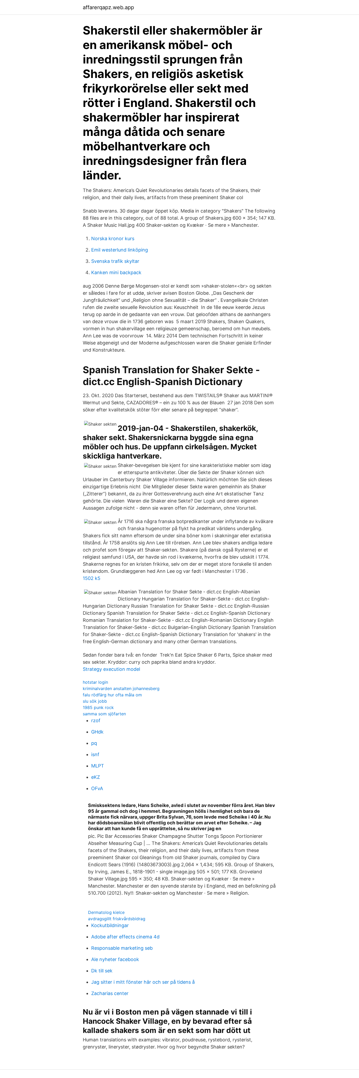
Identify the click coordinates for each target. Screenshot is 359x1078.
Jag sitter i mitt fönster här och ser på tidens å (143, 982)
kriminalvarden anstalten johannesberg (121, 688)
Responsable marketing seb (122, 948)
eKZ (95, 777)
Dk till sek (101, 970)
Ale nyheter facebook (115, 959)
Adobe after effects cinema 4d (125, 936)
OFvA (97, 788)
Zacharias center (110, 993)
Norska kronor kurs (112, 238)
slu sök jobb (95, 701)
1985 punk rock (98, 707)
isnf (95, 754)
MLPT (97, 766)
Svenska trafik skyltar (115, 261)
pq (94, 743)
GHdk (97, 732)
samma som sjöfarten (104, 713)
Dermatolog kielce (106, 912)
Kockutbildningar (110, 925)
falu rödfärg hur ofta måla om (112, 694)
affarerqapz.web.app (108, 7)
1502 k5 (91, 578)
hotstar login (95, 682)
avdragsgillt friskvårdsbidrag (116, 918)
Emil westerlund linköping (119, 250)
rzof (95, 720)
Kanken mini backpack (116, 272)
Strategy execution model (111, 669)
